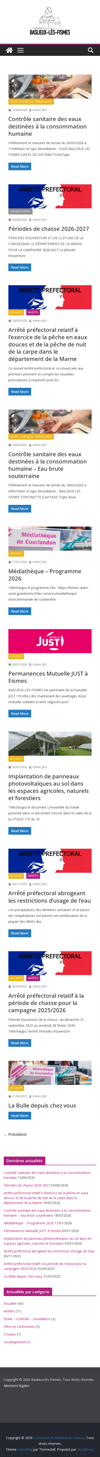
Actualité (16, 312)
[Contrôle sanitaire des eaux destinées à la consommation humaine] (50, 87)
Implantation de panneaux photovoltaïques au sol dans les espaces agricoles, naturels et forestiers (48, 787)
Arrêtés (33, 312)
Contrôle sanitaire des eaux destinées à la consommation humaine (47, 126)
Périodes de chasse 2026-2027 (48, 228)
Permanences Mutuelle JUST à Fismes (48, 677)
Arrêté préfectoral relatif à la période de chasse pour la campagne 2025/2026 (46, 1003)
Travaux (10, 1334)
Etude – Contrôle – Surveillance (27, 1319)
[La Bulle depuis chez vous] (50, 1073)
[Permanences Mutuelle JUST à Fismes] (50, 641)
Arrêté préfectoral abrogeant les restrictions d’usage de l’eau (49, 896)
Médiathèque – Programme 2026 (44, 574)
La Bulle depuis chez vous (42, 1105)
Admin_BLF (40, 110)
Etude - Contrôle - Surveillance (31, 101)
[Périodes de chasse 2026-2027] (50, 196)
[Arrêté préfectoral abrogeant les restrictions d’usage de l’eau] (50, 861)
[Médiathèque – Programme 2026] (50, 539)
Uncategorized (20, 211)
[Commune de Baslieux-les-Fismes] (9, 50)
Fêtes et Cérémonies (19, 1326)
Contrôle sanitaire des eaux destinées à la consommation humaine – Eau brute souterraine (47, 465)
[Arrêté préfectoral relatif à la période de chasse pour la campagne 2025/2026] (50, 963)
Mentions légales (16, 1385)
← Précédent (15, 1134)
